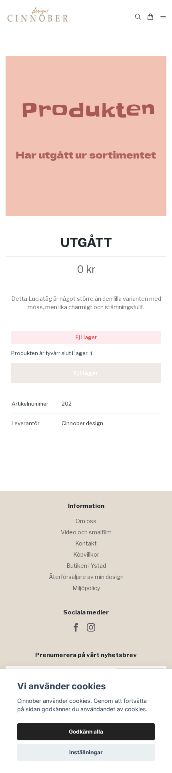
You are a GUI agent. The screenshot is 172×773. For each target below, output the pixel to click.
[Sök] (138, 16)
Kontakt (86, 543)
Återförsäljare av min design (86, 576)
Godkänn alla (86, 731)
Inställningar (86, 752)
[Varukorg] (150, 16)
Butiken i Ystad (86, 565)
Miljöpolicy (86, 588)
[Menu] (163, 17)
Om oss (86, 521)
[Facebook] (76, 627)
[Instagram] (91, 627)
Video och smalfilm (86, 532)
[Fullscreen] (86, 136)
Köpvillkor (86, 554)
